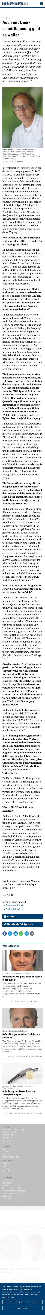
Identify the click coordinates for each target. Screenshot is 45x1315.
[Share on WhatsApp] (21, 933)
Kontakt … (11, 916)
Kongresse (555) (14, 904)
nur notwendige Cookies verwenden (22, 1302)
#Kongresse (38, 1001)
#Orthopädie (30, 1056)
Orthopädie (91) (14, 909)
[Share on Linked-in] (15, 933)
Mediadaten (7, 1180)
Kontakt (5, 1185)
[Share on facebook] (4, 933)
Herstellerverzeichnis (11, 1156)
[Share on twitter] (10, 933)
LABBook (6, 1154)
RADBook (6, 1151)
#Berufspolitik (16, 1001)
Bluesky (5, 1168)
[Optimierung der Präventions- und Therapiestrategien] (22, 1073)
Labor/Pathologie (9, 1132)
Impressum (7, 1198)
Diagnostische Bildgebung (13, 1129)
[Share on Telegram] (26, 933)
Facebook (6, 1163)
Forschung (6, 1142)
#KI (31, 1001)
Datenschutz (7, 1196)
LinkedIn (6, 1171)
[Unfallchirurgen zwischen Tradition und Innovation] (22, 1018)
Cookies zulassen (23, 1308)
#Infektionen (18, 1113)
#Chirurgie (25, 1001)
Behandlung (7, 1134)
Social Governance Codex (13, 1193)
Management (8, 1137)
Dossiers (6, 1149)
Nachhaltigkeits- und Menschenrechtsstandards (13, 1189)
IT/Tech (5, 1140)
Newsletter (7, 1183)
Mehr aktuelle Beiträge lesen (19, 924)
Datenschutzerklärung (18, 1292)
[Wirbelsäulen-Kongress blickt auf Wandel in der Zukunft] (22, 960)
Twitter (5, 1166)
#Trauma (39, 1056)
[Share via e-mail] (32, 933)
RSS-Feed (6, 1173)
